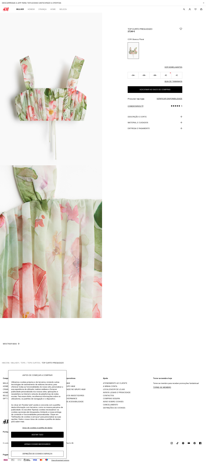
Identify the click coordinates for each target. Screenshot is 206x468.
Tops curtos (33, 363)
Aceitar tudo (37, 435)
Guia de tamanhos (173, 81)
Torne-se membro (162, 387)
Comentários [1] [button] (135, 106)
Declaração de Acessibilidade (68, 402)
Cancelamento (110, 405)
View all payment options (60, 460)
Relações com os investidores (68, 395)
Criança (42, 9)
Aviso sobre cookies (113, 402)
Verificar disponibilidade (169, 99)
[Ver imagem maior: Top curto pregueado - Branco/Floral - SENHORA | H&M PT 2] (51, 241)
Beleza (63, 9)
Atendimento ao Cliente (115, 383)
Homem (31, 9)
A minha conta (110, 386)
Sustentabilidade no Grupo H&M (69, 389)
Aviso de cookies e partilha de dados (37, 428)
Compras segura (111, 398)
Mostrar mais (10, 344)
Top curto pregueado (53, 363)
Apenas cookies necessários (37, 444)
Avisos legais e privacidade (117, 392)
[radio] (133, 50)
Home (53, 9)
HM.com (5, 363)
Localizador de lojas (114, 389)
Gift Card (8, 398)
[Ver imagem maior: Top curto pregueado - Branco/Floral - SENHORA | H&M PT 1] (51, 89)
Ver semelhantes (173, 67)
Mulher (20, 9)
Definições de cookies (114, 408)
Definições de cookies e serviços (37, 454)
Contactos (108, 395)
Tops (23, 363)
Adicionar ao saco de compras (155, 89)
